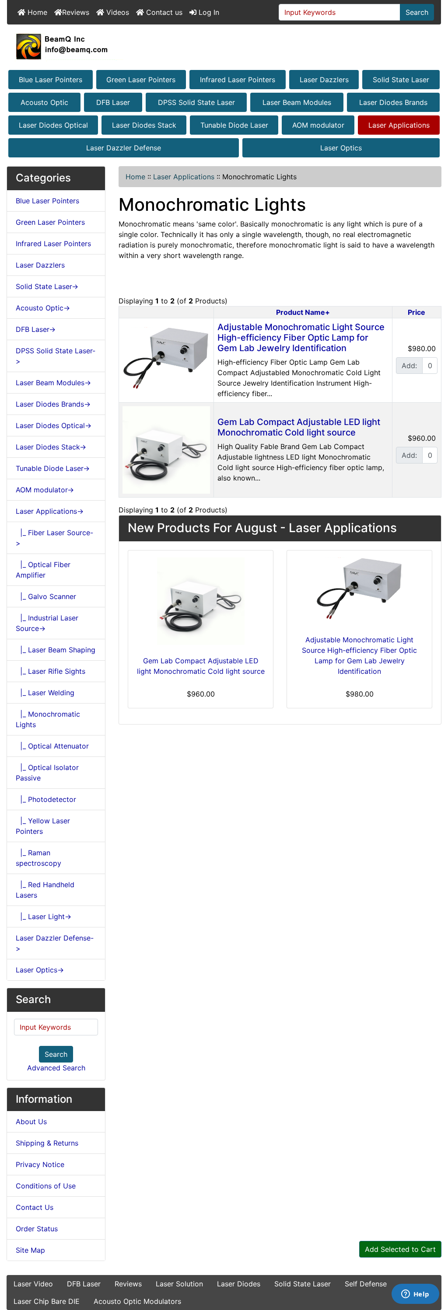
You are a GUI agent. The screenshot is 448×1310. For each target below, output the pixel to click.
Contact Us (34, 1207)
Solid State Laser (401, 79)
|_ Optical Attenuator (52, 746)
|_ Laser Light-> (43, 916)
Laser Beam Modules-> (53, 382)
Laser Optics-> (40, 969)
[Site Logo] (224, 46)
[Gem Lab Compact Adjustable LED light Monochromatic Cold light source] (166, 449)
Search (417, 12)
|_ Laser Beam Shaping (55, 649)
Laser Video (33, 1283)
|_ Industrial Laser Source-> (47, 623)
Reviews (75, 12)
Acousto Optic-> (43, 307)
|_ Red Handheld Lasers (45, 889)
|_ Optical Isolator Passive (47, 772)
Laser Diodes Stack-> (51, 446)
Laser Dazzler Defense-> (55, 943)
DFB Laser (113, 102)
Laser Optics (341, 147)
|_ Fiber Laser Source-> (54, 537)
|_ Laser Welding (45, 692)
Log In (207, 12)
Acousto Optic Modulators (137, 1301)
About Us (31, 1121)
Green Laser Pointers (140, 79)
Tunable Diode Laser (234, 125)
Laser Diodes (238, 1283)
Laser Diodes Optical (53, 125)
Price (416, 312)
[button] (432, 1266)
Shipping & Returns (47, 1143)
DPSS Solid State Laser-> (55, 356)
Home (36, 12)
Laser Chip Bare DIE (47, 1301)
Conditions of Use (46, 1185)
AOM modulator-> (45, 489)
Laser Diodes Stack (144, 125)
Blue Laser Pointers (50, 79)
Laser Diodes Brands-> (53, 404)
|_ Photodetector (46, 799)
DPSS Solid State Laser (196, 102)
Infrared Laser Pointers (237, 79)
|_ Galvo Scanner (46, 596)
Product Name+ (303, 312)
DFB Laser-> (36, 329)
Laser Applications (399, 125)
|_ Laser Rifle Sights (50, 671)
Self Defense (366, 1283)
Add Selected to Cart (400, 1249)
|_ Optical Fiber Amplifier (43, 569)
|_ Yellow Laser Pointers (43, 826)
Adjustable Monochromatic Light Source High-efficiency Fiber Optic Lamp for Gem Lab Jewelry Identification (301, 337)
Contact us (163, 12)
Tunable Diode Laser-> (53, 468)
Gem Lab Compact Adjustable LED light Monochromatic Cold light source (298, 427)
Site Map (30, 1250)
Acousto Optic (44, 102)
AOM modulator (318, 125)
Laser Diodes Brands (393, 102)
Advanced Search (56, 1067)
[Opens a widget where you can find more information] (415, 1295)
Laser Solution (179, 1283)
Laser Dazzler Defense (123, 147)
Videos (116, 12)
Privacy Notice (40, 1164)
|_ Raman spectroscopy (38, 858)
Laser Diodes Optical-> (53, 425)
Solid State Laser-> (47, 286)
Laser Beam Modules (296, 102)
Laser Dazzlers (324, 79)
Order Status (37, 1228)
